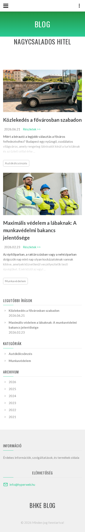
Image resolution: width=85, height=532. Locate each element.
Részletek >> (32, 129)
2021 (12, 417)
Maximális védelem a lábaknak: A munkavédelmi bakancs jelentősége (40, 230)
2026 (12, 382)
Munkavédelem (15, 281)
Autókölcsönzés (16, 163)
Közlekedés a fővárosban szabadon (42, 120)
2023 (12, 403)
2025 (12, 389)
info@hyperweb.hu (22, 484)
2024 (12, 396)
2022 (12, 410)
